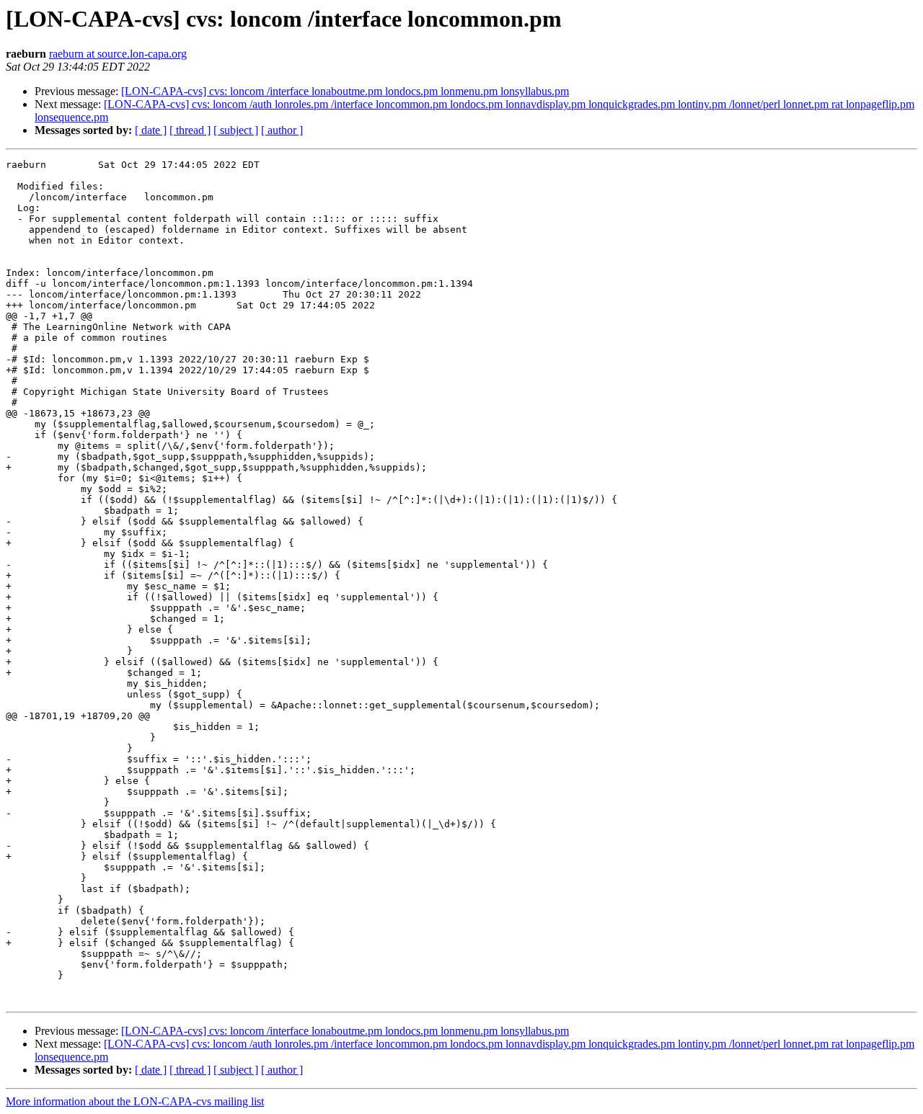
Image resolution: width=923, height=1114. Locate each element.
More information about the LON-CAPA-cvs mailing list (135, 1101)
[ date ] (151, 130)
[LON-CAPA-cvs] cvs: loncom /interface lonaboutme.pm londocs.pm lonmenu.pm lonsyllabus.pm (345, 91)
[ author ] (282, 130)
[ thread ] (190, 130)
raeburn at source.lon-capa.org (118, 54)
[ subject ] (235, 130)
